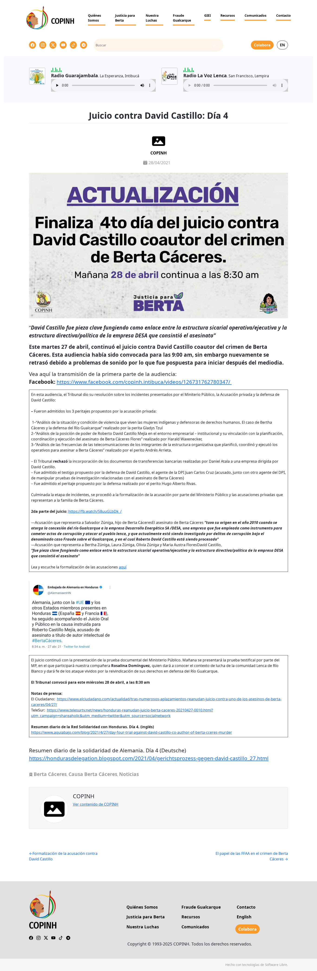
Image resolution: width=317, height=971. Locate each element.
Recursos (227, 15)
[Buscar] (214, 45)
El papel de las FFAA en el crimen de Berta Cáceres (252, 856)
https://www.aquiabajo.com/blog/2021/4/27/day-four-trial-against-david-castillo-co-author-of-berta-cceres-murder (131, 732)
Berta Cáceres (50, 774)
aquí (122, 567)
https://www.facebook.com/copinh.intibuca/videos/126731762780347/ (144, 381)
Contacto (283, 15)
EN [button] (282, 45)
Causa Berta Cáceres (92, 774)
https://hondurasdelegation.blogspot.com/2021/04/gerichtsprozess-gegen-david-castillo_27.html (148, 758)
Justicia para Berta (125, 17)
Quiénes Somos (94, 17)
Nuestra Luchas (152, 17)
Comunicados (255, 15)
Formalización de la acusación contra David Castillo (63, 856)
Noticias (129, 774)
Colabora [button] (262, 45)
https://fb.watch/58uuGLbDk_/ (95, 511)
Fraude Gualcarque (182, 17)
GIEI (207, 15)
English (244, 917)
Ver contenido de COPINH (95, 804)
